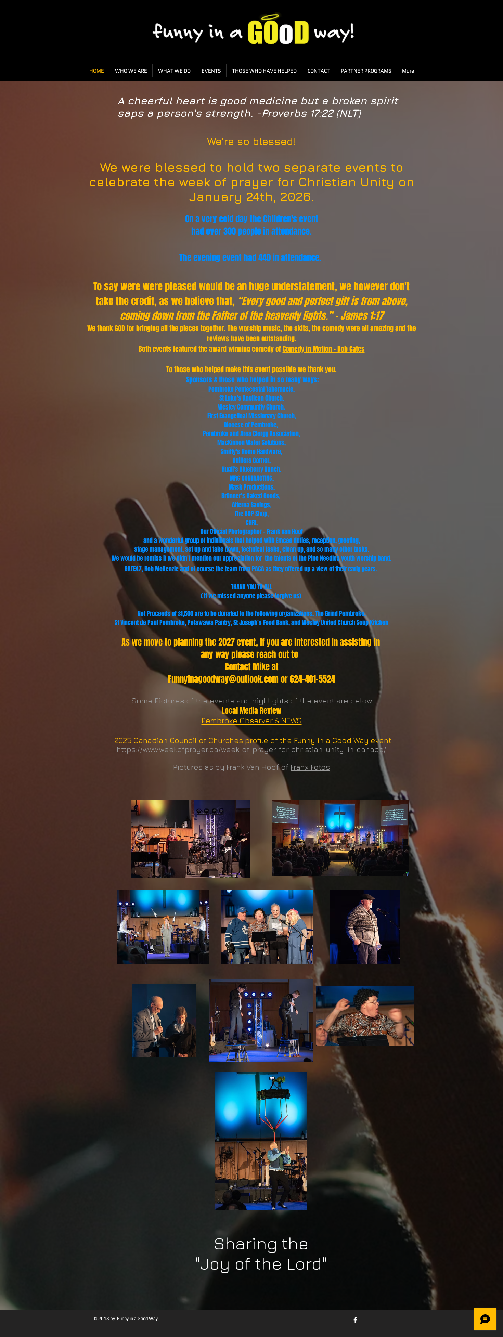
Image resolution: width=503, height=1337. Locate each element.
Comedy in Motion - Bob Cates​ (324, 349)
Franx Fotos (310, 767)
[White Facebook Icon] (355, 1320)
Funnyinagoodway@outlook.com (223, 679)
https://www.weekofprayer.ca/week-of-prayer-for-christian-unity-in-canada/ (251, 749)
